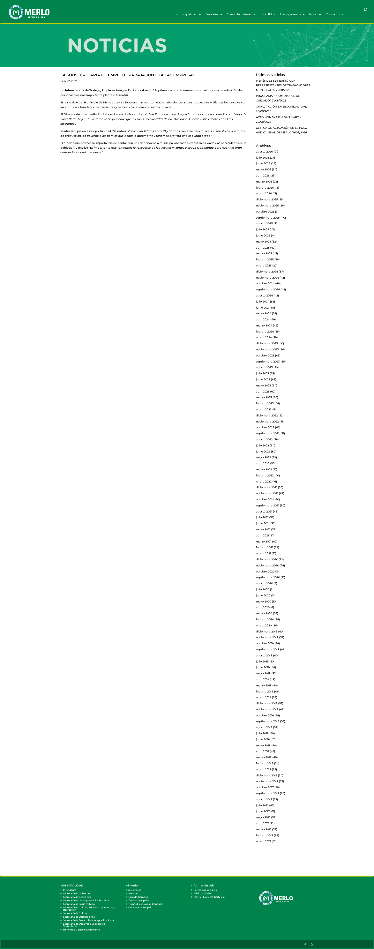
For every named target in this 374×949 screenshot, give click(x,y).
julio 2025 (262, 229)
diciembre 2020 (267, 559)
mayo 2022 (263, 457)
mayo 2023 (263, 385)
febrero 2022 (265, 475)
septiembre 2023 (268, 361)
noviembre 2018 (267, 709)
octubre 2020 (265, 571)
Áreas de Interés (239, 14)
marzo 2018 (264, 757)
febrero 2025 (265, 259)
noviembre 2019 (267, 637)
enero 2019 (263, 697)
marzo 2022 (264, 469)
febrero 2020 (265, 619)
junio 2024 (263, 307)
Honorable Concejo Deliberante (81, 929)
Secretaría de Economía (77, 896)
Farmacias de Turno (205, 889)
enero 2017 (263, 841)
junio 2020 (263, 595)
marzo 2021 (263, 541)
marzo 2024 (264, 325)
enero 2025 (264, 265)
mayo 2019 (263, 673)
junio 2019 (263, 667)
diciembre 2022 (267, 415)
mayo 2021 (263, 529)
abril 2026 (263, 175)
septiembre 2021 (267, 505)
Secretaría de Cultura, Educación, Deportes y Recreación (89, 908)
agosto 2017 (264, 799)
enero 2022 (264, 481)
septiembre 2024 (268, 289)
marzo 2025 (264, 253)
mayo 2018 (263, 745)
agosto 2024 (264, 295)
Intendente (69, 889)
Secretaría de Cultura (75, 913)
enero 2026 (264, 193)
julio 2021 (262, 517)
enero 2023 (264, 409)
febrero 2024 (265, 331)
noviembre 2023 (267, 349)
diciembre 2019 (266, 631)
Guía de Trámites (138, 896)
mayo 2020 (263, 601)
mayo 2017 (263, 817)
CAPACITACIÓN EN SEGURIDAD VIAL (281, 106)
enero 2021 (263, 553)
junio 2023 (263, 379)
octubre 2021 (265, 499)
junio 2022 (263, 451)
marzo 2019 (264, 685)
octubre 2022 (265, 427)
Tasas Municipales (138, 900)
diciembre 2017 (266, 775)
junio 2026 (263, 163)
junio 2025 (263, 235)
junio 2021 (263, 523)
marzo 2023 (264, 397)
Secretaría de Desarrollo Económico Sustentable (84, 925)
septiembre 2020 (268, 577)
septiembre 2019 (267, 649)
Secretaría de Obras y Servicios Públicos (86, 900)
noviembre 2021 (267, 493)
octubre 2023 (265, 355)
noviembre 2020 (267, 565)
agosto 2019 (264, 655)
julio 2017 (262, 805)
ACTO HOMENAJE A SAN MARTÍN (279, 117)
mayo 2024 (263, 313)
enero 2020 (264, 625)
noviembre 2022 (267, 421)
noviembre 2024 (267, 277)
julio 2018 (262, 733)
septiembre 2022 (268, 433)
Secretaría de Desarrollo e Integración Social (88, 920)
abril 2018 (262, 751)
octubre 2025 (265, 211)
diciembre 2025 (267, 199)
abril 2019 (262, 679)
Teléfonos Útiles (203, 893)
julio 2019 (262, 661)
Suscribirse (134, 889)
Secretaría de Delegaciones (79, 916)
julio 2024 (262, 301)
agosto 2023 (264, 367)
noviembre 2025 (267, 205)
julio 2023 (262, 373)
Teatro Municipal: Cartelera (209, 896)
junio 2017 (263, 811)
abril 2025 (262, 247)
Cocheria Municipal (139, 907)
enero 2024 (264, 337)
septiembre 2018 (267, 721)
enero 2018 (263, 769)
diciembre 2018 (266, 703)
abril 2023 (262, 391)
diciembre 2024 (267, 271)
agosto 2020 (264, 583)
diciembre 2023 (267, 343)
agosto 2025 (264, 223)
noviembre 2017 (267, 781)
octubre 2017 (265, 787)
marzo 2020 (264, 613)
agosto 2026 (264, 151)
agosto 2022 (264, 439)
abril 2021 (262, 535)
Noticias (315, 14)
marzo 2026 (264, 181)
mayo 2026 (263, 169)
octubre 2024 (265, 283)
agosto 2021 (264, 511)
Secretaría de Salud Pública (79, 903)
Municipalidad (187, 14)
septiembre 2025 (268, 217)
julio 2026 (262, 157)
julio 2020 (262, 589)
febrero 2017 (264, 835)
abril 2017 (262, 823)
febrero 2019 (264, 691)
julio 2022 (262, 445)
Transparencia (290, 14)
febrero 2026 (265, 187)
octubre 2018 (265, 715)
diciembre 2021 (266, 487)
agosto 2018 (264, 727)
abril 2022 (262, 463)
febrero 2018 (264, 763)
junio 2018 (263, 739)
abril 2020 (263, 607)
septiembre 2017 (267, 793)
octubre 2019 (265, 643)
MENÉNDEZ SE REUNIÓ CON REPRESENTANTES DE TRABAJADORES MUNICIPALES (283, 85)
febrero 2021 (264, 547)
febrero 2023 (265, 403)
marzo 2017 (263, 829)
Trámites (212, 14)
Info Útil (266, 14)
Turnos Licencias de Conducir (145, 903)
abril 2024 (263, 319)
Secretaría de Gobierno (76, 893)
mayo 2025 (263, 241)
